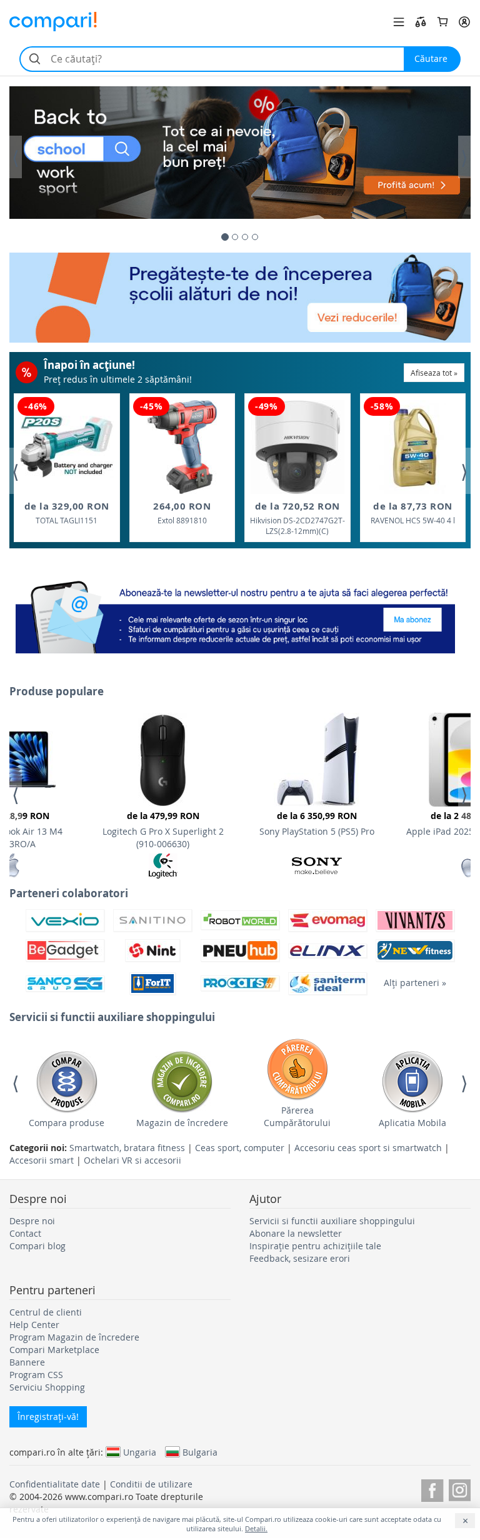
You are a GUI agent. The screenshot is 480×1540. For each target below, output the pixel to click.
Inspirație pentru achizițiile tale (315, 1246)
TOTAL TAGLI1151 (66, 512)
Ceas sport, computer (239, 1148)
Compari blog (37, 1246)
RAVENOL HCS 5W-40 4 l (413, 512)
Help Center (34, 1325)
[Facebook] (432, 1488)
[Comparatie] (420, 22)
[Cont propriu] (464, 22)
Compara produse (66, 1123)
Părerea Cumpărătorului (297, 1116)
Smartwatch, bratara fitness (127, 1148)
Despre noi (32, 1221)
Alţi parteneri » (415, 983)
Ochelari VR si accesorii (132, 1160)
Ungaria (139, 1451)
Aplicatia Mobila (412, 1123)
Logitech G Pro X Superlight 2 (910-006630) (163, 830)
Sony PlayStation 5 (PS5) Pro (316, 823)
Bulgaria (200, 1451)
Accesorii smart (41, 1160)
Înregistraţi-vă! (48, 1416)
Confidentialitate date (54, 1484)
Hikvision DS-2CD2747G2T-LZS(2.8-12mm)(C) (297, 518)
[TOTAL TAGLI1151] (67, 447)
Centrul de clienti (45, 1312)
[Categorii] (398, 22)
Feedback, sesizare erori (299, 1258)
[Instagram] (460, 1488)
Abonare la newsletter (295, 1233)
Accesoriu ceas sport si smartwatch (368, 1148)
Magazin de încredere (182, 1123)
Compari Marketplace (54, 1350)
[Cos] (442, 22)
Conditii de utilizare (151, 1484)
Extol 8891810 (182, 512)
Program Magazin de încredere (74, 1337)
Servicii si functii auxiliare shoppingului (332, 1221)
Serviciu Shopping (47, 1387)
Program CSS (36, 1375)
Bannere (27, 1362)
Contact (25, 1233)
